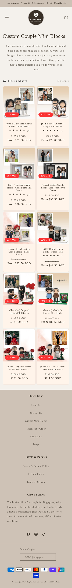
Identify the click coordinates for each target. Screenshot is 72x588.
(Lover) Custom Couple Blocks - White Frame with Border (19, 188)
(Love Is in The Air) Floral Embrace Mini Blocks (52, 368)
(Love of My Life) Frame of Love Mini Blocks (19, 368)
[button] (7, 17)
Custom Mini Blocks (36, 421)
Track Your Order (36, 428)
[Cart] (64, 17)
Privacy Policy (36, 474)
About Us (36, 405)
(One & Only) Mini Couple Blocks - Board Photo (19, 125)
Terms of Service (36, 482)
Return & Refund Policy (36, 466)
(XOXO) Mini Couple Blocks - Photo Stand (53, 250)
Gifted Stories (36, 582)
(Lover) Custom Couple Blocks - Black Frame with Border (53, 188)
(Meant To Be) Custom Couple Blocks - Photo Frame (19, 252)
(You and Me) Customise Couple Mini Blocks (52, 125)
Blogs (36, 444)
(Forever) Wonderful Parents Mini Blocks (52, 311)
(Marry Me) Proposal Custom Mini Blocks (19, 311)
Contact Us (36, 413)
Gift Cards (36, 436)
